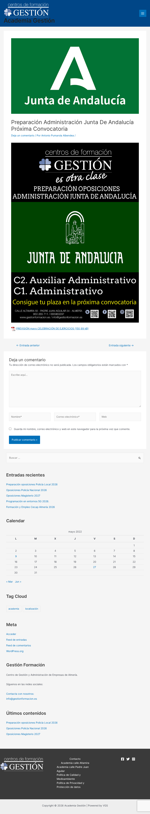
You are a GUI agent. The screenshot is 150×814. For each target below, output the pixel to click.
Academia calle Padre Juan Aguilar (73, 768)
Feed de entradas (16, 639)
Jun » (18, 581)
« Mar (9, 581)
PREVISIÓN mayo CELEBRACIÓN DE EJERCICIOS (45, 328)
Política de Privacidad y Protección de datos (70, 784)
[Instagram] (133, 759)
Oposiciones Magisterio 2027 (23, 495)
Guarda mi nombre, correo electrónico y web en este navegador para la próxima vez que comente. (72, 429)
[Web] (120, 417)
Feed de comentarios (18, 645)
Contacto (75, 758)
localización (31, 608)
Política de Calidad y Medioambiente (69, 776)
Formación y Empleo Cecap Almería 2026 (30, 507)
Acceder (11, 634)
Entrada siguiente (121, 345)
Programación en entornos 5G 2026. (27, 501)
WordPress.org (14, 651)
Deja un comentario (22, 135)
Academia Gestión (29, 20)
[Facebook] (122, 759)
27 (94, 567)
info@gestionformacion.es (21, 698)
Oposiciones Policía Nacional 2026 (26, 490)
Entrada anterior (28, 345)
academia (13, 608)
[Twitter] (128, 759)
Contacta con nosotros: (20, 693)
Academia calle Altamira (75, 762)
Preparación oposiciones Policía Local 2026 (32, 484)
